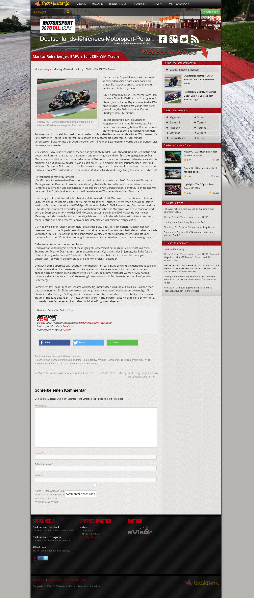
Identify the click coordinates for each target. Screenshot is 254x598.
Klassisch (174, 127)
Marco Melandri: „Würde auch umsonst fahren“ (64, 373)
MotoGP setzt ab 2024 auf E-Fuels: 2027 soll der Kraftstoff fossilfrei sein (190, 270)
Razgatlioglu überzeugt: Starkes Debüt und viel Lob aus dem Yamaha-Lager (200, 95)
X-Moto (201, 133)
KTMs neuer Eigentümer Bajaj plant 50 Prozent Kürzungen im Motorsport (188, 289)
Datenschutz (55, 579)
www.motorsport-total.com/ (95, 322)
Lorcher (76, 356)
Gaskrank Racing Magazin (184, 69)
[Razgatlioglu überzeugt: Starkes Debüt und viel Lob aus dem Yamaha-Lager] (173, 96)
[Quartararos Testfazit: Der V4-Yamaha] (173, 80)
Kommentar (41, 405)
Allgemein (175, 117)
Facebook (68, 326)
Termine (157, 4)
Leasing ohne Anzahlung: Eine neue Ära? (184, 221)
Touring (201, 127)
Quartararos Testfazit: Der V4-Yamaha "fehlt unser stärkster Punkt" (199, 79)
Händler (140, 4)
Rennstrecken (118, 4)
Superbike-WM (135, 359)
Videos (81, 4)
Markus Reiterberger (109, 359)
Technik (201, 122)
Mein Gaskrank (179, 4)
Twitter (66, 330)
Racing (58, 69)
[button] (54, 343)
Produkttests (177, 138)
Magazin (97, 4)
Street (200, 117)
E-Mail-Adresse (44, 464)
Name (39, 453)
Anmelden (211, 12)
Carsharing (178, 249)
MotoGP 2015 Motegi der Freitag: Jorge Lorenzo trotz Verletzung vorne (130, 374)
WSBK (147, 359)
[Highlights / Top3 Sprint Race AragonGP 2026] (173, 189)
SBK (123, 359)
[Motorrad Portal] (52, 4)
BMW (94, 359)
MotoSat (174, 133)
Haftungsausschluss (75, 579)
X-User (201, 138)
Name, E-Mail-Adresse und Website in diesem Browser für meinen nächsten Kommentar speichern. (49, 496)
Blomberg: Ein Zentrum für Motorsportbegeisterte (189, 227)
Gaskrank (175, 122)
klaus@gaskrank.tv (90, 537)
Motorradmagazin (44, 69)
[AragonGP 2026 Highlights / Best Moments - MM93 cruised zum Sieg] (173, 156)
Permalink (92, 363)
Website (39, 475)
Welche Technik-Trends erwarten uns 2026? (186, 217)
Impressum (39, 579)
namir (167, 249)
